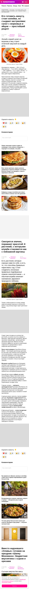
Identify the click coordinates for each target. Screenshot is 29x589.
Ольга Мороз (23, 258)
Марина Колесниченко (21, 36)
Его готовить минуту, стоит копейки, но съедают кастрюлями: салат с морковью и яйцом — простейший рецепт (14, 10)
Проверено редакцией (12, 35)
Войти (26, 1)
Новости (4, 5)
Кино (19, 5)
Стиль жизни (11, 9)
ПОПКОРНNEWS (5, 9)
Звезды (15, 5)
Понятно (14, 586)
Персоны (9, 5)
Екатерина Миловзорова (21, 568)
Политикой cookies (6, 582)
